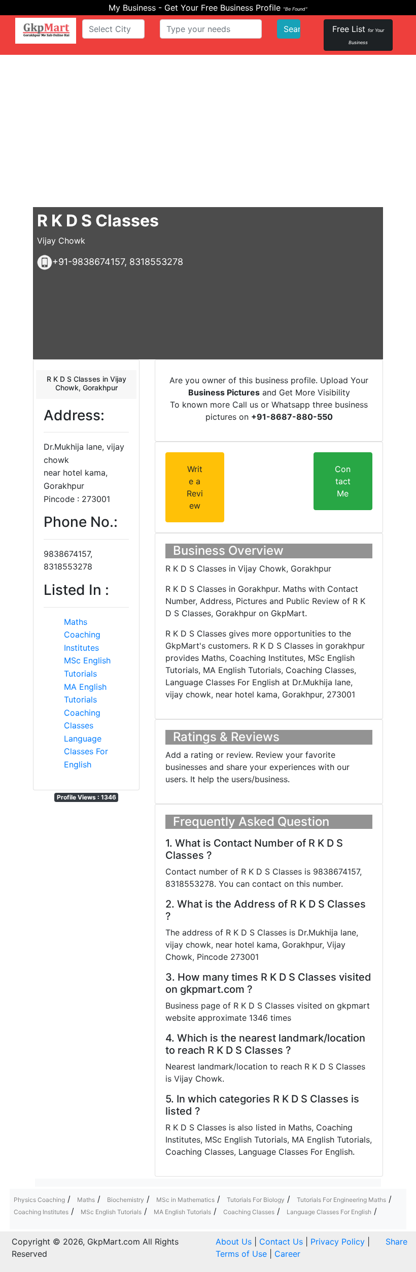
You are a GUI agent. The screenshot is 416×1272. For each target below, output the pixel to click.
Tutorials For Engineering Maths (341, 1199)
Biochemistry (125, 1199)
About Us (234, 1241)
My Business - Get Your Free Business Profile (208, 8)
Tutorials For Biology (256, 1199)
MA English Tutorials (182, 1212)
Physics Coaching (39, 1199)
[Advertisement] (208, 131)
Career (287, 1254)
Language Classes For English (86, 751)
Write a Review (195, 487)
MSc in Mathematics (185, 1199)
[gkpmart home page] (45, 30)
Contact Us (281, 1241)
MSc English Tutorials (111, 1212)
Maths (75, 622)
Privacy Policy (337, 1241)
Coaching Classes (248, 1212)
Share (396, 1241)
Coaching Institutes (41, 1212)
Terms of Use (241, 1254)
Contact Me (343, 481)
